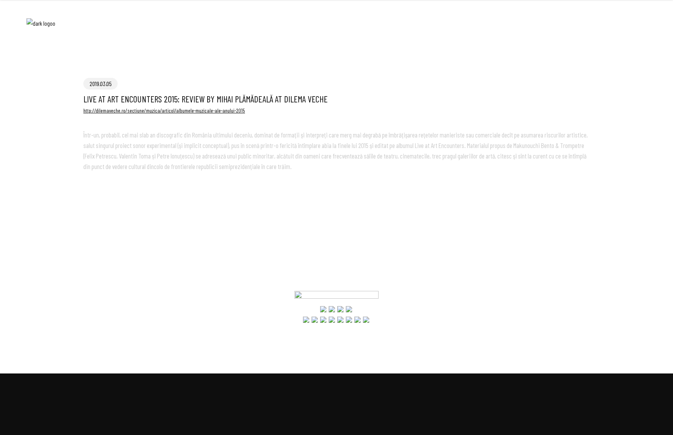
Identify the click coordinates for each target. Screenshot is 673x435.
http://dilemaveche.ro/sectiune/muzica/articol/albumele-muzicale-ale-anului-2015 (164, 110)
